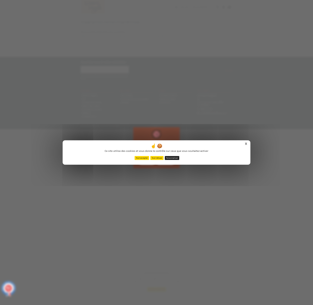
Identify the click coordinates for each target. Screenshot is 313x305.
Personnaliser (172, 158)
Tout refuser (157, 158)
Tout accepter (142, 158)
